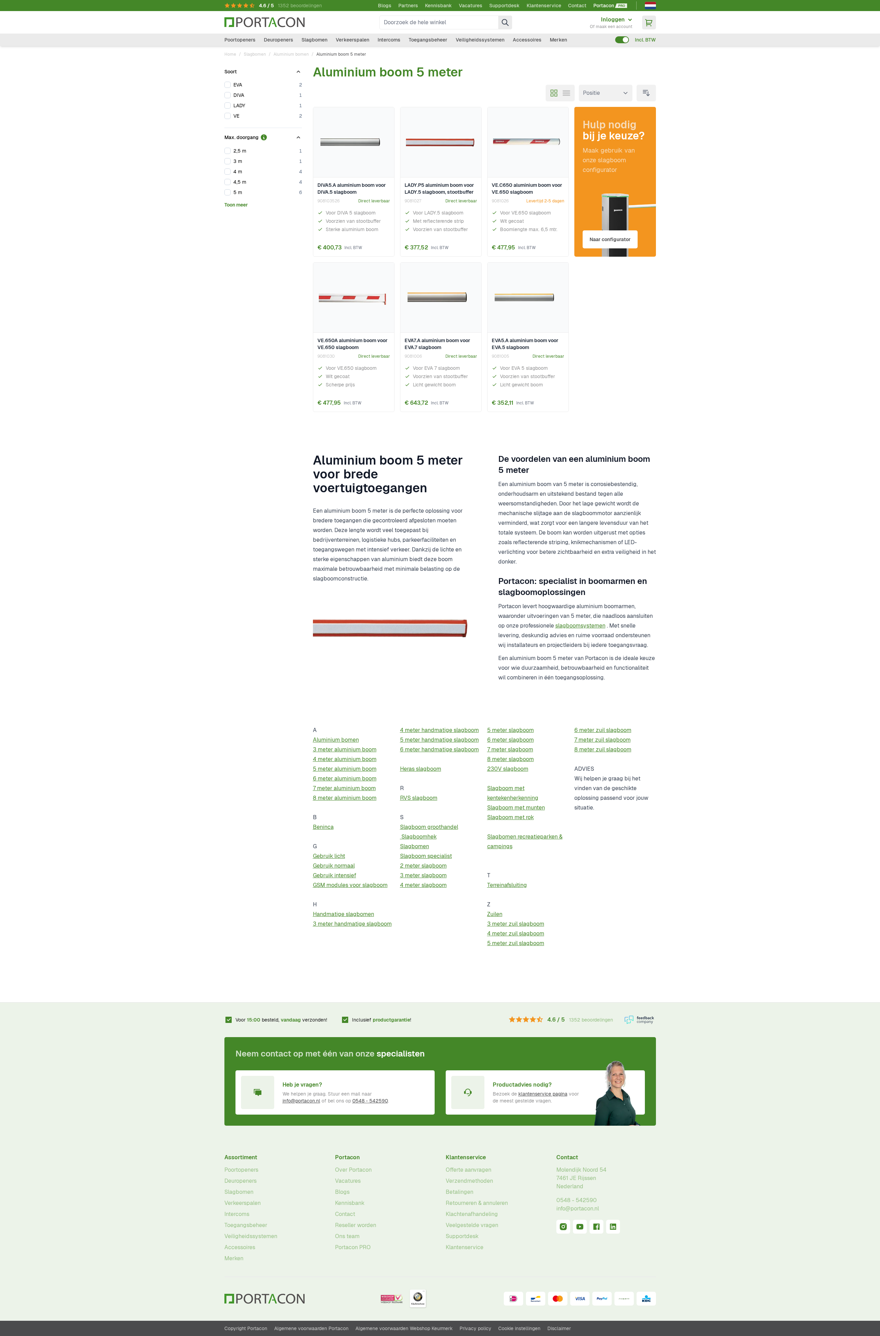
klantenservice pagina (542, 1094)
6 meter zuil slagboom (602, 730)
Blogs (384, 5)
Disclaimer (559, 1328)
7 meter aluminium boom (344, 788)
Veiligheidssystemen (480, 40)
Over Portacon (353, 1169)
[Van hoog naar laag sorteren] (646, 93)
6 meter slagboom (510, 739)
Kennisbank (438, 5)
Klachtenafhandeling (472, 1214)
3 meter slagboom (423, 875)
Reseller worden (355, 1225)
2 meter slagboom (423, 865)
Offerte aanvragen (468, 1169)
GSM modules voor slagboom (350, 885)
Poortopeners (240, 40)
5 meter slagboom (510, 730)
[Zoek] (505, 22)
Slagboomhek (418, 836)
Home (230, 54)
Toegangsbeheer (428, 40)
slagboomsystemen (580, 625)
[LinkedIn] (613, 1227)
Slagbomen (314, 40)
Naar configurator (610, 239)
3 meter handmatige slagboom (352, 923)
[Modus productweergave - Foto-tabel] (553, 93)
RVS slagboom (418, 798)
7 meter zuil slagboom (602, 739)
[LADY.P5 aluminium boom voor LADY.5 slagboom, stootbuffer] (440, 142)
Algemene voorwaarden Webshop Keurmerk (404, 1328)
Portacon (347, 1157)
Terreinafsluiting (507, 885)
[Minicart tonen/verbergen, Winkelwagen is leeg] (649, 22)
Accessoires (527, 40)
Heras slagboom (420, 768)
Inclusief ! (381, 1020)
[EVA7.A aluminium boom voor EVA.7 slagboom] (440, 298)
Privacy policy (475, 1328)
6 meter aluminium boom (345, 778)
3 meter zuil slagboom (515, 923)
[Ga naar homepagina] (264, 22)
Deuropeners (278, 40)
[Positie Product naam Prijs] (605, 93)
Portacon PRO (353, 1247)
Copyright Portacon (245, 1328)
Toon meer (236, 205)
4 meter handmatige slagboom (439, 730)
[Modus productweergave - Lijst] (566, 93)
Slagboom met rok (510, 817)
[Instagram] (563, 1227)
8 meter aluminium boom (345, 798)
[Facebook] (596, 1227)
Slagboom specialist (426, 856)
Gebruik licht (329, 856)
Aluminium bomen (291, 54)
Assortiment (240, 1157)
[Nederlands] (650, 5)
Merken (558, 40)
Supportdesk (504, 5)
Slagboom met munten (516, 807)
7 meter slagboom (510, 749)
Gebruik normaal (334, 865)
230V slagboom (507, 768)
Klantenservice (544, 5)
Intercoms (389, 40)
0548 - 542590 (370, 1101)
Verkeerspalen (352, 40)
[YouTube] (580, 1227)
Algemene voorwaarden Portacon (311, 1328)
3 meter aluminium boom (345, 749)
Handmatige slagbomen (343, 914)
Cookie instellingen (519, 1328)
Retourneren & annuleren (477, 1203)
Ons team (347, 1236)
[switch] (622, 39)
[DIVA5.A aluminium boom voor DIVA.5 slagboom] (353, 142)
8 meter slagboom (510, 759)
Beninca (323, 827)
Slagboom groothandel (429, 827)
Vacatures (470, 5)
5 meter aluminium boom (345, 768)
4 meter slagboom (423, 885)
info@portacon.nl (301, 1101)
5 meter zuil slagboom (515, 943)
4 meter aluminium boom (345, 759)
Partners (408, 5)
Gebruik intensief (334, 875)
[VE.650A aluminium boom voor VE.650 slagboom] (353, 298)
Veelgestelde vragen (472, 1225)
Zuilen (494, 914)
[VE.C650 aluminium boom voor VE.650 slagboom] (528, 142)
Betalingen (459, 1192)
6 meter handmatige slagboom (439, 749)
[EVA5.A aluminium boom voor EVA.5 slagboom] (528, 298)
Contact (577, 5)
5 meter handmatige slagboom (439, 739)
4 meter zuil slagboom (515, 933)
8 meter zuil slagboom (602, 749)
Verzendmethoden (469, 1180)
